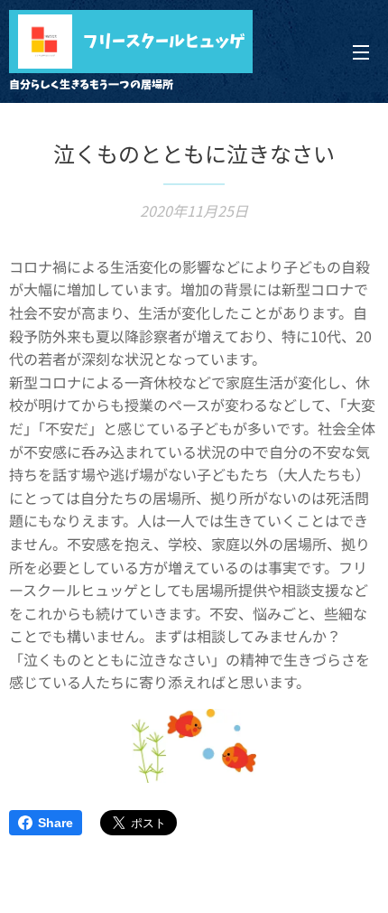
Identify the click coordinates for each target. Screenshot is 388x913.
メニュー (361, 51)
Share (55, 822)
